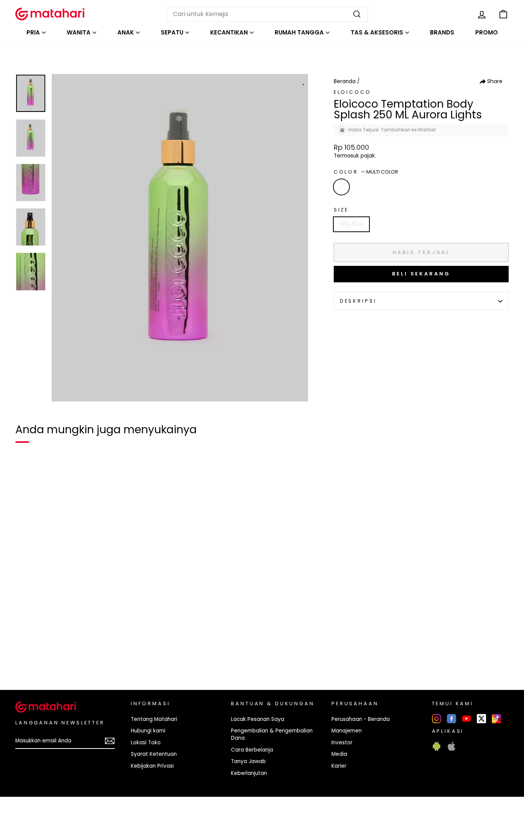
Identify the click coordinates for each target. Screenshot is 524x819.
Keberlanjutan (249, 773)
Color (366, 172)
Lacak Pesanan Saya (257, 719)
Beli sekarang (421, 273)
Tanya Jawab (248, 761)
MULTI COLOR (341, 187)
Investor (342, 742)
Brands (442, 32)
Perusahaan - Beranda (360, 719)
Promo (486, 32)
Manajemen (346, 730)
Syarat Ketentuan (154, 754)
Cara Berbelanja (252, 749)
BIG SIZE (351, 223)
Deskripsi (358, 301)
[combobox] (267, 14)
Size (341, 209)
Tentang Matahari (154, 719)
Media (339, 754)
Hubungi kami (148, 730)
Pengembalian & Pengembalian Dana (272, 734)
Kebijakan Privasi (152, 766)
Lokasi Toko (146, 742)
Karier (338, 766)
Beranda (345, 81)
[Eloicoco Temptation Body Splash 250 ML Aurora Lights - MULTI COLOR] (26, 657)
